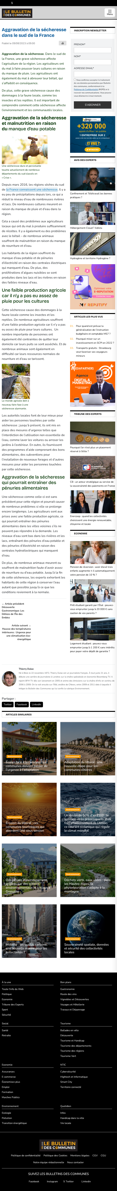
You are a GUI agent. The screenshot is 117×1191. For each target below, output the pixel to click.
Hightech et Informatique (74, 1077)
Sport (5, 1009)
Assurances (8, 1071)
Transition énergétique (14, 1123)
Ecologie (6, 1113)
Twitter (8, 704)
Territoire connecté (70, 1087)
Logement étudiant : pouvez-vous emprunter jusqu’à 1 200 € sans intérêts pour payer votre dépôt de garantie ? (92, 647)
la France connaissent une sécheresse (32, 189)
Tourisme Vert (68, 1056)
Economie (7, 999)
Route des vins (68, 994)
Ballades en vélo (69, 1030)
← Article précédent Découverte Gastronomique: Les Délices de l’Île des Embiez (13, 610)
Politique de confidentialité (26, 1155)
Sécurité (6, 1015)
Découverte (66, 1035)
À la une (6, 982)
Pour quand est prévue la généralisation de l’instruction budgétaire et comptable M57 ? (93, 330)
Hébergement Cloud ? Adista (86, 228)
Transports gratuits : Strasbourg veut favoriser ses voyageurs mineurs (93, 352)
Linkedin (86, 1181)
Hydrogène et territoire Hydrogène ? (90, 258)
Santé (5, 1030)
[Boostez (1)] (92, 384)
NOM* (77, 56)
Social (5, 1023)
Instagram (52, 1181)
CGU (103, 1155)
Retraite (6, 1035)
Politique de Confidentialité (86, 89)
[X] (12, 3)
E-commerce (9, 1077)
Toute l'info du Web (12, 989)
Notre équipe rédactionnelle (48, 1162)
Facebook (22, 704)
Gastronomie (67, 989)
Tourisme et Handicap (72, 1040)
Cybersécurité (68, 1071)
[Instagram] (7, 3)
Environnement (10, 1106)
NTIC (63, 1064)
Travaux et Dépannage (72, 1009)
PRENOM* (79, 44)
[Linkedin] (16, 3)
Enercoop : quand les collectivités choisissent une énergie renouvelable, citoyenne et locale (91, 520)
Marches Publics (11, 1097)
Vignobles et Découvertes (74, 999)
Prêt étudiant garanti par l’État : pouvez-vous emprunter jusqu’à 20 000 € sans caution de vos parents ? (92, 609)
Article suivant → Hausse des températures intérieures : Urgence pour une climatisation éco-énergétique (16, 632)
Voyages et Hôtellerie (72, 1004)
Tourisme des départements (75, 1046)
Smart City (66, 1082)
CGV (95, 1155)
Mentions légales (79, 1155)
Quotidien (65, 1106)
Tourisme (65, 1023)
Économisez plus (11, 1082)
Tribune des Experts (13, 1004)
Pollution (7, 1118)
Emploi (5, 1087)
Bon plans (65, 982)
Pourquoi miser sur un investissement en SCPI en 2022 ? (95, 341)
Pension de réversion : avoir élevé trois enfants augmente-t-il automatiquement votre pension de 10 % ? (92, 570)
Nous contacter (75, 1162)
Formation (7, 1092)
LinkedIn (36, 704)
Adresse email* (84, 68)
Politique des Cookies (55, 1155)
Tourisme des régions (72, 1051)
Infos (63, 1113)
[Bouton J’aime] (62, 43)
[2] (92, 286)
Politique (7, 994)
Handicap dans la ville (72, 1118)
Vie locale (65, 1123)
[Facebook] (3, 3)
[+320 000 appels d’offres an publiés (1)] (92, 134)
